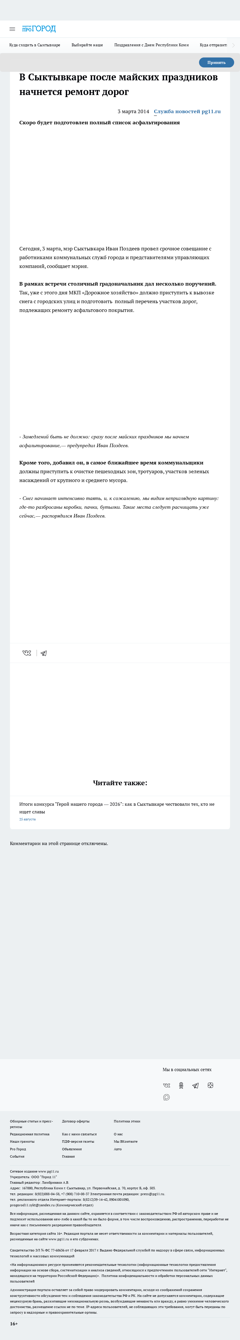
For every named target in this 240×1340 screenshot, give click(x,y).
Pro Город (18, 1149)
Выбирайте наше (87, 45)
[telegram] (46, 653)
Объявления (72, 1149)
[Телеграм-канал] (195, 1085)
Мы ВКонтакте (126, 1141)
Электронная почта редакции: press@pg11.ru (127, 1194)
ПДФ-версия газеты (78, 1141)
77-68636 (57, 1250)
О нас (118, 1134)
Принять (217, 62)
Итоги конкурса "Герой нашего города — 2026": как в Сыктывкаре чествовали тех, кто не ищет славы (117, 811)
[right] (233, 45)
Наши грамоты (22, 1141)
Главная (68, 1156)
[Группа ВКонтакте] (166, 1085)
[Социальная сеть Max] (166, 1097)
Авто (118, 1149)
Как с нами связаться (79, 1134)
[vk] (27, 653)
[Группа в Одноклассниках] (181, 1085)
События (17, 1156)
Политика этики (127, 1121)
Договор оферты (76, 1121)
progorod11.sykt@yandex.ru (32, 1205)
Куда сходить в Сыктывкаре (35, 45)
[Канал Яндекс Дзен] (210, 1085)
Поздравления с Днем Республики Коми (151, 45)
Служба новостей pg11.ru (187, 111)
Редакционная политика (29, 1134)
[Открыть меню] (12, 29)
